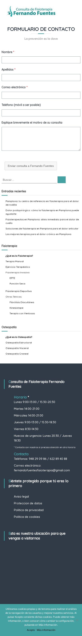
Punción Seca (17, 283)
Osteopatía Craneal (17, 353)
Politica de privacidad (29, 510)
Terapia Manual (15, 261)
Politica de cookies (27, 517)
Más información (46, 629)
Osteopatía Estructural (19, 342)
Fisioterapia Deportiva (19, 291)
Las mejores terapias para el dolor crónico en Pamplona (38, 234)
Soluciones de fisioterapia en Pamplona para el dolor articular (42, 228)
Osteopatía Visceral (17, 348)
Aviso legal (21, 496)
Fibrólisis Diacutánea (22, 302)
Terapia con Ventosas (22, 313)
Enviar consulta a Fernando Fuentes (31, 165)
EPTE (12, 277)
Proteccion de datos (28, 503)
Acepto (31, 629)
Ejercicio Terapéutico (18, 266)
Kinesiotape (16, 307)
